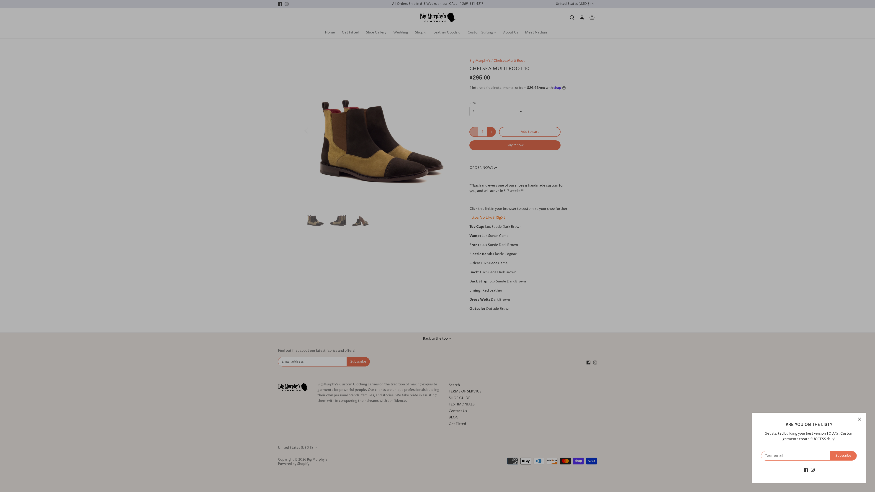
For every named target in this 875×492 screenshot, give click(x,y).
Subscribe (843, 455)
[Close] (859, 419)
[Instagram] (813, 469)
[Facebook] (806, 469)
